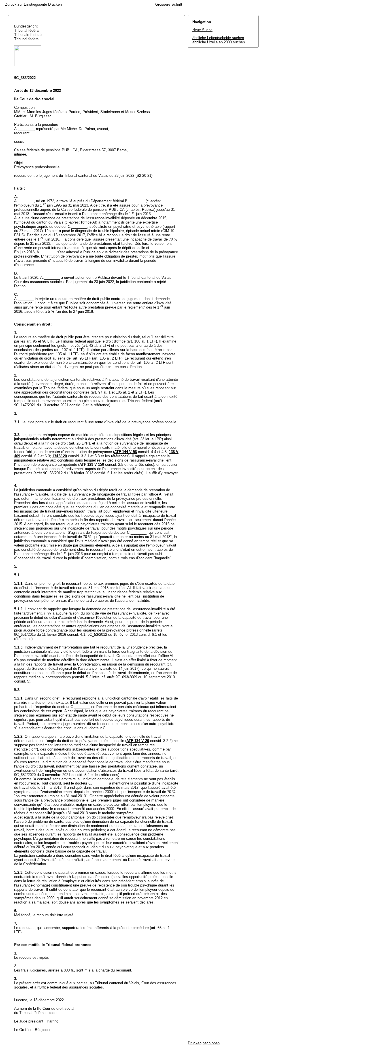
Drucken (55, 4)
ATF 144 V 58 (125, 452)
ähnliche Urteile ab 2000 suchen (218, 42)
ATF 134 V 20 (137, 741)
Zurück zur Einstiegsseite (26, 4)
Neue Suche (202, 30)
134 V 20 (59, 456)
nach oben (211, 1043)
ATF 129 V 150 (91, 464)
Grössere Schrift (168, 4)
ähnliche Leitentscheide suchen (218, 38)
